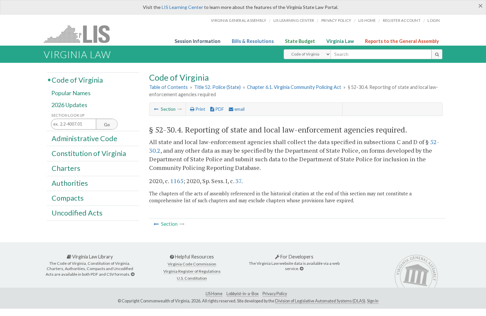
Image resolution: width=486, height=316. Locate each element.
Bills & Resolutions (253, 41)
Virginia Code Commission (192, 263)
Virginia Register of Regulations (192, 271)
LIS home (367, 20)
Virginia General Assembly (238, 20)
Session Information (198, 41)
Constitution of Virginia (89, 153)
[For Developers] (301, 268)
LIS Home (214, 293)
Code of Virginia (77, 79)
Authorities (70, 183)
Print (199, 109)
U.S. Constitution (192, 278)
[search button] (436, 54)
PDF (219, 109)
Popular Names (71, 93)
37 (238, 181)
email (239, 109)
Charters (66, 168)
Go (107, 124)
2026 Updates (69, 104)
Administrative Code (84, 138)
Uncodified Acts (77, 213)
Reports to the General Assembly (402, 41)
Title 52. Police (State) (217, 87)
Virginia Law (340, 41)
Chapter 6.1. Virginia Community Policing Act (294, 87)
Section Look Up (68, 115)
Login (433, 20)
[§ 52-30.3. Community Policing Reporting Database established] (156, 109)
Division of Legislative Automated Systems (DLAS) (320, 300)
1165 (176, 181)
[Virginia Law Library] (132, 274)
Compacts (68, 198)
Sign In (373, 300)
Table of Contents (168, 87)
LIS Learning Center (182, 7)
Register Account (402, 20)
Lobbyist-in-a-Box (242, 293)
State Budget (300, 41)
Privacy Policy (336, 20)
